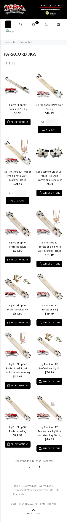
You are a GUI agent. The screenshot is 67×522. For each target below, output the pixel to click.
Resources (19, 490)
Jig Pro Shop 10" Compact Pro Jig (18, 107)
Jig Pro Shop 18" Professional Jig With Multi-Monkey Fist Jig (49, 431)
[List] (13, 64)
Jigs (14, 42)
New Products (29, 486)
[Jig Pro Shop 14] (49, 287)
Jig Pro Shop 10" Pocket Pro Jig (49, 107)
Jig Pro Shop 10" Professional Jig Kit (17, 308)
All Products (45, 486)
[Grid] (8, 64)
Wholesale (32, 490)
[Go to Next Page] (38, 467)
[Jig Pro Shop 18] (18, 408)
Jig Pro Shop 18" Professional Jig (18, 429)
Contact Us (46, 490)
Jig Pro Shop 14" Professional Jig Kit (49, 366)
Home (6, 42)
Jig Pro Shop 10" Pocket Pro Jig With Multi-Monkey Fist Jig (17, 176)
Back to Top (33, 514)
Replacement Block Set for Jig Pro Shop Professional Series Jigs (49, 176)
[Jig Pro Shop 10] (18, 86)
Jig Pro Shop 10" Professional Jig (18, 245)
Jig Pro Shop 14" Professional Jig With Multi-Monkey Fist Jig (18, 368)
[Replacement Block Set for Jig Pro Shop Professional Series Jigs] (49, 153)
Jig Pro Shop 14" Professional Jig (49, 308)
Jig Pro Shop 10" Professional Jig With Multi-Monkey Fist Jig (49, 247)
